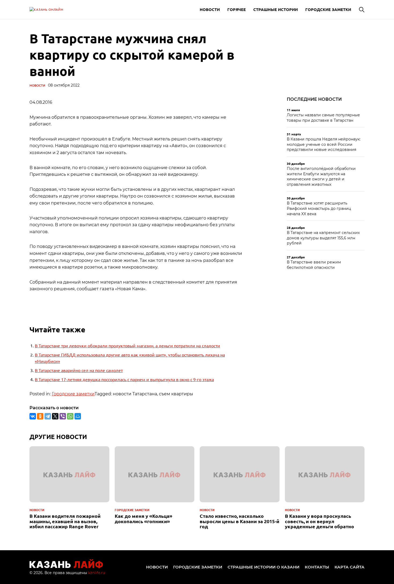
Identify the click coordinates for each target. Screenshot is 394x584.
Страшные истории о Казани (263, 567)
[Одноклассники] (40, 416)
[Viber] (63, 416)
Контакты (317, 567)
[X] (55, 416)
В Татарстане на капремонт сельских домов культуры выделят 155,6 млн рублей (323, 237)
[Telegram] (47, 416)
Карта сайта (349, 567)
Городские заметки (328, 9)
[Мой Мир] (78, 416)
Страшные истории (275, 9)
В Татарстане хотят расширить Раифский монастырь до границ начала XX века (319, 208)
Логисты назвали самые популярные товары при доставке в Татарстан (323, 118)
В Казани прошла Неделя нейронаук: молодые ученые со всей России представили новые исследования (323, 144)
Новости (210, 9)
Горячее (236, 9)
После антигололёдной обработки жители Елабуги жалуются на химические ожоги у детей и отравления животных (321, 176)
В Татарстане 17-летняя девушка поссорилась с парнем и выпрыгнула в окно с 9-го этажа (124, 379)
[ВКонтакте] (32, 416)
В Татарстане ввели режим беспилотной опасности (314, 265)
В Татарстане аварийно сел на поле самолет (79, 370)
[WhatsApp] (70, 416)
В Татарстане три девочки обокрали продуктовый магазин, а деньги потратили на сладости (127, 345)
